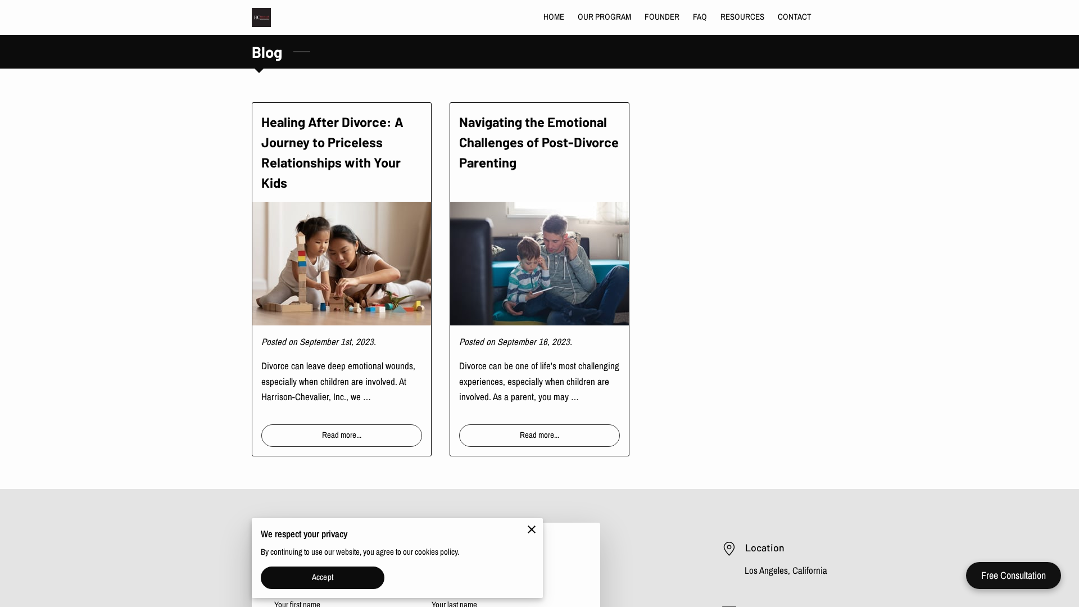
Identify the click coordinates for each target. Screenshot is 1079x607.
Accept (322, 577)
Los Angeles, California (786, 570)
